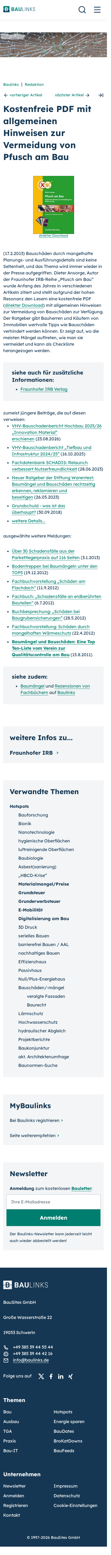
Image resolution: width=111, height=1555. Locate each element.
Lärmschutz (30, 1013)
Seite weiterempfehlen (33, 1135)
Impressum (66, 1486)
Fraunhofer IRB (32, 752)
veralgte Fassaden (46, 996)
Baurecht (36, 1005)
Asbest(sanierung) (37, 866)
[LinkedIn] (62, 1376)
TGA (7, 1431)
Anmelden (13, 1495)
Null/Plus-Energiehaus (41, 979)
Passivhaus (30, 970)
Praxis (9, 1441)
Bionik (24, 823)
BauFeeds (64, 1450)
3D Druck (27, 927)
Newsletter (14, 1486)
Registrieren (15, 1505)
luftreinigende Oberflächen (46, 849)
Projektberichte (34, 1039)
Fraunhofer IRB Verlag (43, 389)
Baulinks (11, 84)
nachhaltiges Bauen (39, 953)
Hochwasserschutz (38, 1022)
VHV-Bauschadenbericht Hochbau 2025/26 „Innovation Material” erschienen (57, 432)
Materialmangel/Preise (43, 884)
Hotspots (19, 806)
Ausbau (11, 1421)
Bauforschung (33, 815)
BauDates (64, 1431)
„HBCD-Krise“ (32, 875)
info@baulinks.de (31, 1360)
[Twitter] (43, 1376)
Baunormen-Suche (37, 1065)
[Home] (53, 1288)
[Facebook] (52, 1376)
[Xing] (72, 1376)
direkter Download (24, 305)
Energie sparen (69, 1421)
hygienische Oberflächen (44, 840)
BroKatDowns (68, 1441)
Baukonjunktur (33, 1048)
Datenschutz (67, 1495)
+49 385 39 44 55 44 (33, 1347)
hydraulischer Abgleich (42, 1030)
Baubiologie (30, 858)
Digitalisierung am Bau (43, 918)
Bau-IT (10, 1450)
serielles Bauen (33, 935)
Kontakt (11, 1515)
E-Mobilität (30, 910)
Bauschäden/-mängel (41, 987)
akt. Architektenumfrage (43, 1056)
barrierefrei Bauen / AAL (43, 944)
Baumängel (32, 686)
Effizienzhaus (32, 961)
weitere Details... (29, 520)
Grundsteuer (31, 892)
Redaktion (34, 84)
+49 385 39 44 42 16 (33, 1353)
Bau (7, 1411)
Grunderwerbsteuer (39, 901)
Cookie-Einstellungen (76, 1505)
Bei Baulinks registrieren (35, 1120)
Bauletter (81, 1188)
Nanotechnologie (36, 832)
